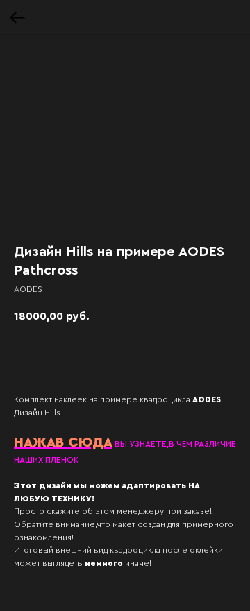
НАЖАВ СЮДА (63, 442)
